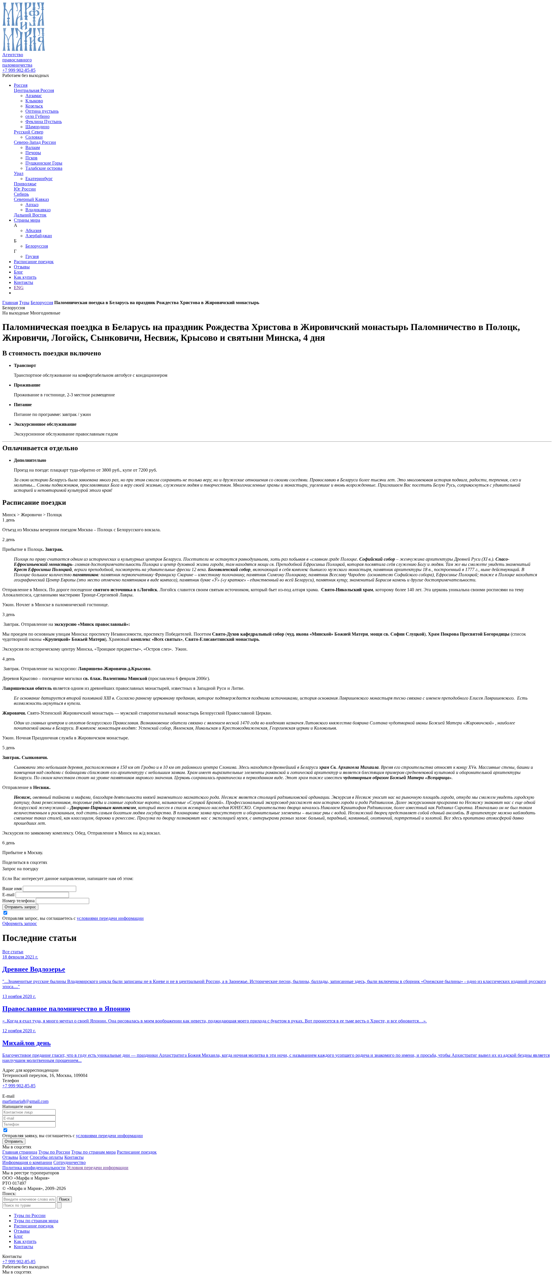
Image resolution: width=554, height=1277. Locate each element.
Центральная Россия (34, 90)
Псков (31, 157)
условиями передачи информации (110, 918)
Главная (10, 302)
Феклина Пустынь (43, 121)
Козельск (34, 105)
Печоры (33, 152)
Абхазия (33, 230)
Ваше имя (12, 888)
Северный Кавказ (31, 199)
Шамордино (37, 126)
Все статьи (12, 951)
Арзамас (33, 95)
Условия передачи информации (97, 1167)
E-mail (8, 894)
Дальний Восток (30, 214)
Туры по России (54, 1152)
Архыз (31, 204)
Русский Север (28, 131)
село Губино (37, 116)
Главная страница (19, 1152)
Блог (18, 272)
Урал (18, 173)
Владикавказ (37, 209)
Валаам (32, 147)
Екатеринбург (39, 178)
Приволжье (25, 183)
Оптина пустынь (42, 111)
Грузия (32, 256)
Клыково (34, 100)
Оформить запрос (19, 923)
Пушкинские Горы (43, 163)
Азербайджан (38, 235)
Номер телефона (18, 900)
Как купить (25, 277)
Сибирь (21, 194)
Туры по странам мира (93, 1152)
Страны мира (27, 220)
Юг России (25, 189)
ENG (19, 287)
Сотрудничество (69, 1162)
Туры (24, 302)
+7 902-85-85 (18, 70)
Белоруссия (36, 246)
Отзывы (22, 266)
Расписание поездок (34, 261)
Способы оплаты (46, 1157)
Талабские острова (43, 168)
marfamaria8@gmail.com (25, 1101)
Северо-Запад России (35, 142)
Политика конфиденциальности (33, 1167)
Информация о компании (27, 1162)
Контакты (23, 282)
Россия (20, 85)
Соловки (34, 137)
